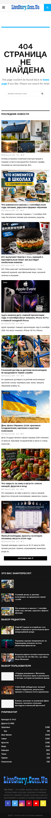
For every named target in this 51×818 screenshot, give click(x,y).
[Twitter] (15, 803)
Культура (6, 393)
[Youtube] (36, 803)
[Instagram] (22, 803)
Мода (3, 746)
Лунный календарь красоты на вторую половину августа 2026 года (21, 537)
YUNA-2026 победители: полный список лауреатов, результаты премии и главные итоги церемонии (32, 689)
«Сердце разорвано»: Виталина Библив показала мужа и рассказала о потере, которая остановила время (32, 675)
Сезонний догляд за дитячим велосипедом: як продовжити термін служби (24, 371)
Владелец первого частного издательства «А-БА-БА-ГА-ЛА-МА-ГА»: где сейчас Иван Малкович (32, 656)
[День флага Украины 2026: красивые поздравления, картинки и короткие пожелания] (25, 406)
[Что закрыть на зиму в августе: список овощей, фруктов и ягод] (25, 465)
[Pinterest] (29, 803)
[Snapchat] (43, 803)
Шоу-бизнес (6, 735)
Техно (5, 122)
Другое (4, 723)
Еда (4, 224)
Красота (6, 503)
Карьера (5, 750)
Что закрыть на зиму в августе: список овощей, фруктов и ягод (21, 484)
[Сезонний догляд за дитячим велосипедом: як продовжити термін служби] (25, 351)
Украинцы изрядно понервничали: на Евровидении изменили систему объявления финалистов (31, 643)
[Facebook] (8, 803)
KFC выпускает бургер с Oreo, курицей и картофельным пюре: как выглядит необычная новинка (22, 260)
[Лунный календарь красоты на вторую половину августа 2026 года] (25, 517)
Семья (5, 172)
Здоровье (5, 727)
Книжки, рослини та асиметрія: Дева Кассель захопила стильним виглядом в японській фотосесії (32, 703)
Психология (6, 762)
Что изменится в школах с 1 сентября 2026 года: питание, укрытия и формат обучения (24, 206)
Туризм (4, 758)
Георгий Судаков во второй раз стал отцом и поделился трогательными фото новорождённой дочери (32, 629)
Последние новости (15, 114)
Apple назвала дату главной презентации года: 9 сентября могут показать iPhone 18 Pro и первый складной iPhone (25, 318)
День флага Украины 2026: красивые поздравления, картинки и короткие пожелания (21, 428)
